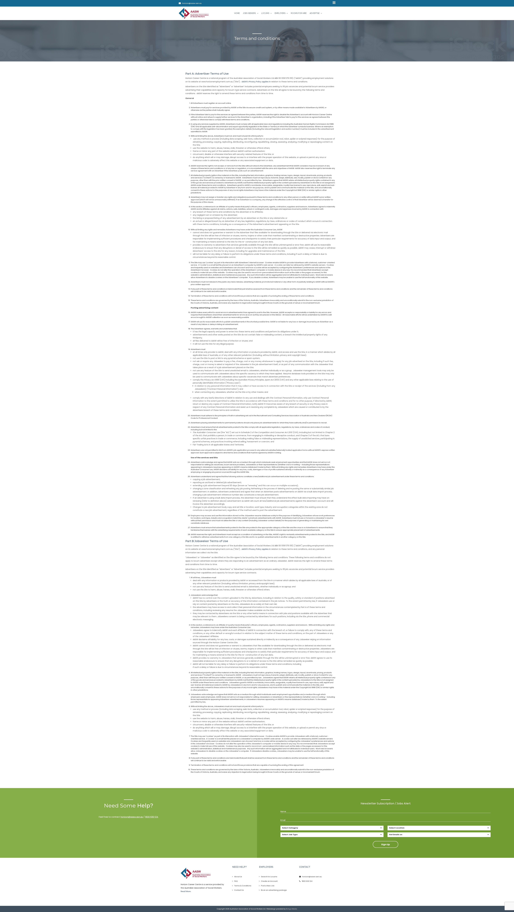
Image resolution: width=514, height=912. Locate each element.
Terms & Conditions (242, 885)
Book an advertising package (274, 890)
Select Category (290, 828)
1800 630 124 (151, 816)
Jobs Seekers (249, 13)
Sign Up (385, 844)
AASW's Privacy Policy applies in (256, 81)
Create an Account (269, 881)
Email (282, 820)
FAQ (236, 881)
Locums (265, 13)
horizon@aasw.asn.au (192, 3)
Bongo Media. (291, 909)
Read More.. (186, 891)
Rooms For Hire (299, 13)
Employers (280, 13)
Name (283, 811)
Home (237, 13)
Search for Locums (269, 876)
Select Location (396, 828)
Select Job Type (290, 834)
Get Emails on (395, 834)
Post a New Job (267, 885)
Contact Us (239, 890)
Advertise (315, 13)
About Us (238, 876)
